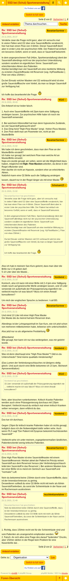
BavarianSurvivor (56, 30)
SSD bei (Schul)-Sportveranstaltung (28, 2)
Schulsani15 (59, 185)
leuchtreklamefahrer (55, 494)
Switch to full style (34, 14)
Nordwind (60, 277)
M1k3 (62, 99)
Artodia (65, 573)
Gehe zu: (5, 557)
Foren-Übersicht (10, 578)
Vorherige (58, 19)
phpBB (14, 573)
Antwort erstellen (10, 24)
